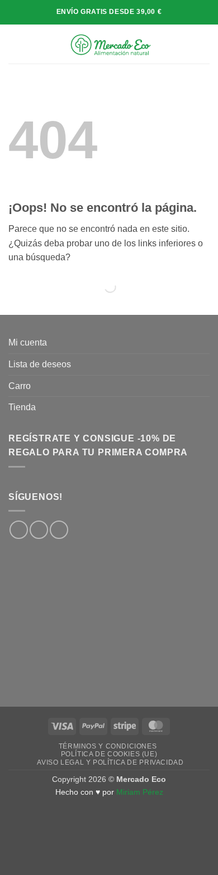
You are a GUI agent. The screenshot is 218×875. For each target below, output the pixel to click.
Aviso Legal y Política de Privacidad (110, 762)
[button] (15, 43)
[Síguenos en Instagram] (39, 530)
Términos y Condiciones (108, 746)
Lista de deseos (39, 364)
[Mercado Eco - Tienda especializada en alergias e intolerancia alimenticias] (110, 44)
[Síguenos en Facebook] (19, 530)
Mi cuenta (27, 342)
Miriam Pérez (139, 792)
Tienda (22, 407)
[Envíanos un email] (59, 530)
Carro (19, 386)
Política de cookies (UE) (109, 754)
